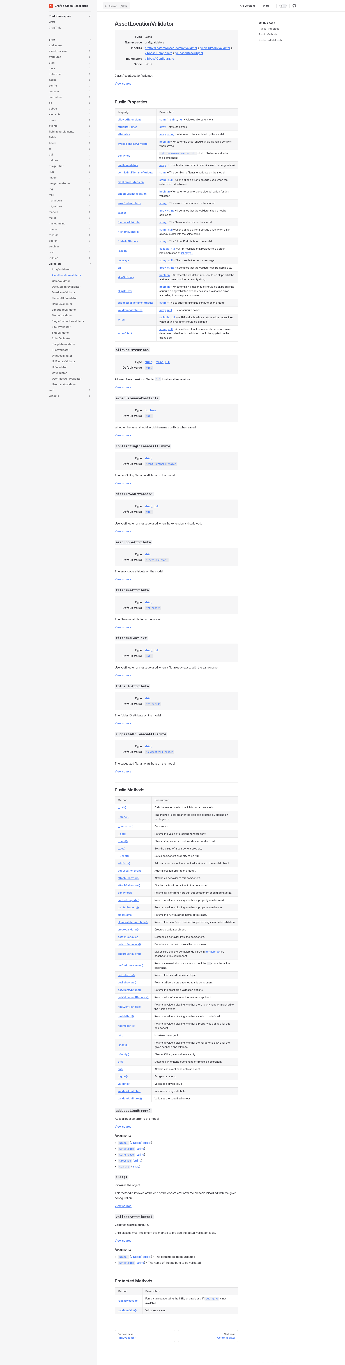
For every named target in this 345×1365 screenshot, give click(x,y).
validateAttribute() (129, 1091)
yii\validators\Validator (215, 48)
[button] (70, 16)
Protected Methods (270, 40)
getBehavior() (126, 975)
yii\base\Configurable (159, 58)
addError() (124, 863)
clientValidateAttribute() (133, 922)
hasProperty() (126, 1025)
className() (126, 914)
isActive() (123, 1044)
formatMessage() (128, 1300)
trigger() (123, 1076)
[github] (294, 6)
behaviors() (125, 892)
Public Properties (269, 28)
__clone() (123, 816)
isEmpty (122, 250)
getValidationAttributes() (133, 997)
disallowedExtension (131, 182)
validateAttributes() (130, 1098)
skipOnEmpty (126, 277)
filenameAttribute (129, 222)
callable (164, 248)
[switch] (283, 6)
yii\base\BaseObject (189, 53)
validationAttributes (130, 310)
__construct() (126, 826)
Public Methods (268, 34)
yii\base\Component (158, 53)
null (181, 119)
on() (120, 1069)
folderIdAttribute (128, 241)
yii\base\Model (141, 1143)
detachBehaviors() (129, 944)
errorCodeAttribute (129, 203)
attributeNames (127, 126)
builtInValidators (128, 165)
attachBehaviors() (129, 885)
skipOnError (125, 290)
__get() (122, 833)
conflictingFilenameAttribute (135, 172)
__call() (122, 807)
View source (123, 83)
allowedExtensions (129, 119)
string (163, 119)
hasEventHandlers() (130, 1006)
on (119, 267)
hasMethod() (126, 1016)
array (162, 126)
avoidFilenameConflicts (133, 143)
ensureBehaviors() (129, 953)
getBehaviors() (127, 982)
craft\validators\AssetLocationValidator (171, 48)
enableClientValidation (132, 193)
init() (120, 1035)
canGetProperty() (128, 900)
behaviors (124, 155)
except (122, 212)
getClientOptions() (129, 989)
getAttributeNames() (130, 965)
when (121, 319)
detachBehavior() (128, 936)
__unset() (123, 855)
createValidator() (128, 929)
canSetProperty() (128, 907)
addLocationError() (129, 870)
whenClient (125, 333)
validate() (124, 1083)
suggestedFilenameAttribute (135, 302)
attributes (124, 134)
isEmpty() (187, 252)
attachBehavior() (128, 877)
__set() (122, 848)
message (123, 260)
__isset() (123, 841)
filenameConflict (128, 231)
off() (120, 1061)
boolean (164, 141)
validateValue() (127, 1310)
